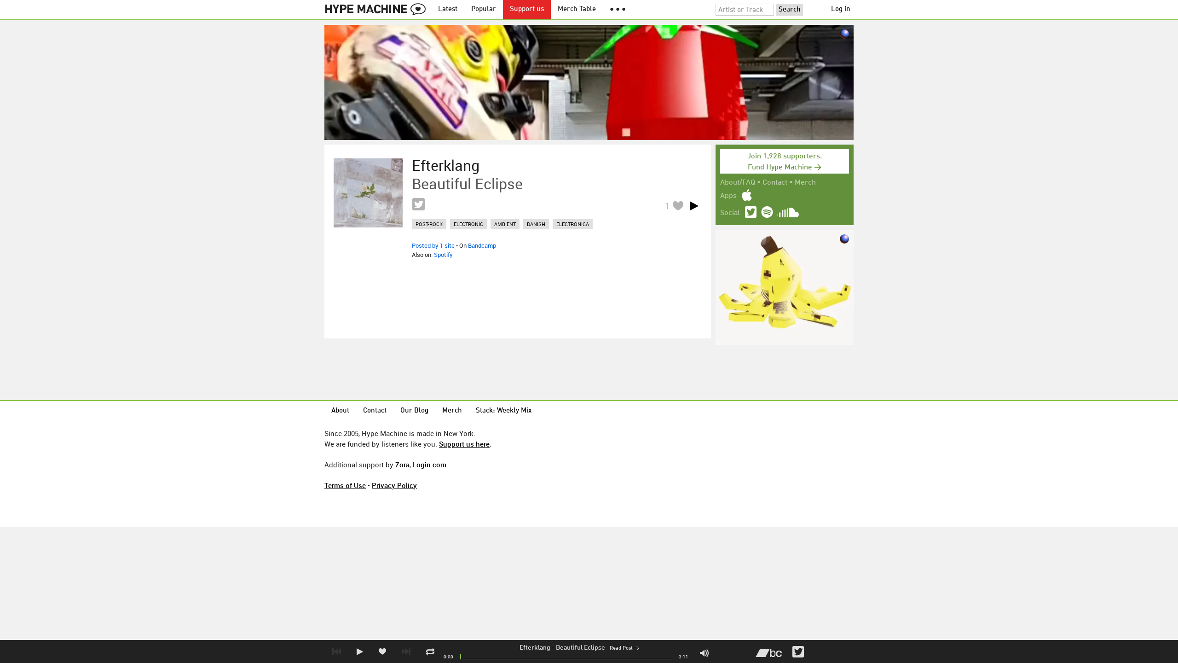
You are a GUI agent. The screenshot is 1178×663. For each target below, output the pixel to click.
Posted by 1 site (433, 245)
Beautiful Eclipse (580, 648)
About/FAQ (737, 182)
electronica (572, 224)
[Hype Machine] (377, 9)
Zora (402, 464)
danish (536, 224)
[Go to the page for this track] (368, 192)
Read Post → (624, 648)
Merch (805, 182)
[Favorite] (678, 206)
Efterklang (535, 648)
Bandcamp (482, 245)
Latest (447, 9)
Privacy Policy (394, 485)
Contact (774, 182)
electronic (468, 224)
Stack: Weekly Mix (504, 410)
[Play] (694, 206)
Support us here (464, 443)
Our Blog (414, 410)
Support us (527, 9)
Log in (840, 9)
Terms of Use (345, 485)
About (340, 410)
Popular (483, 9)
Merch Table (577, 9)
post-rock (429, 224)
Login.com (429, 464)
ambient (505, 224)
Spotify (443, 254)
